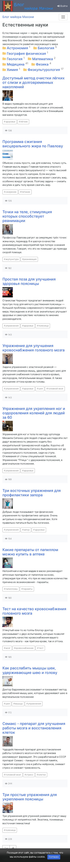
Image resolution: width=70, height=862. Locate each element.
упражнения (12, 325)
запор (27, 529)
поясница (44, 325)
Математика (43, 59)
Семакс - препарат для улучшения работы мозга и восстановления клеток (33, 728)
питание (25, 192)
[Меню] (63, 17)
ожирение (11, 192)
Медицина (16, 64)
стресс (29, 774)
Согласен (54, 856)
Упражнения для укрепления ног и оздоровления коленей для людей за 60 (33, 413)
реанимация (30, 259)
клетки (42, 774)
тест (41, 648)
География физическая (27, 54)
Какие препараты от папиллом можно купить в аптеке (30, 551)
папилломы (12, 589)
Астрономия (18, 48)
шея (41, 388)
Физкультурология (44, 70)
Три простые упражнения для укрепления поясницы (29, 796)
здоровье (10, 121)
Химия (13, 70)
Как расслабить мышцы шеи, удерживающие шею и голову (29, 670)
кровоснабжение (24, 648)
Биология (46, 48)
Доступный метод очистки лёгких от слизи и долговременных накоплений (33, 82)
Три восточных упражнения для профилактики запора (31, 492)
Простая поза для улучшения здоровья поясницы (29, 281)
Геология (15, 59)
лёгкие (24, 121)
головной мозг (55, 388)
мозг (8, 648)
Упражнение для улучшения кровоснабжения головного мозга (33, 347)
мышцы (19, 703)
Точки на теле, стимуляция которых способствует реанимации (27, 216)
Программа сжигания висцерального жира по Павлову (32, 143)
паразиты (28, 589)
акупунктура (12, 259)
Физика (42, 64)
